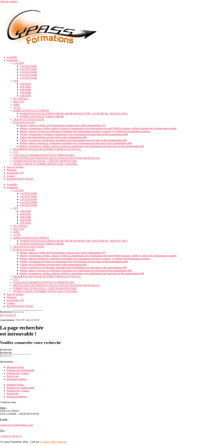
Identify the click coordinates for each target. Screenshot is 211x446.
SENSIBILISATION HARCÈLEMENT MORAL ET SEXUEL (47, 149)
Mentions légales (15, 367)
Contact (11, 175)
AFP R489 (25, 92)
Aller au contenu (8, 1)
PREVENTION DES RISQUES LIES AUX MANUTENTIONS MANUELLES (56, 158)
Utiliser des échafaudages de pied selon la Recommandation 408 (53, 137)
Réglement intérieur (17, 379)
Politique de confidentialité (20, 370)
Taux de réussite (15, 167)
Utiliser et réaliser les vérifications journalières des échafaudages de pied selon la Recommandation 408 (73, 140)
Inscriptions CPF (15, 172)
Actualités (12, 57)
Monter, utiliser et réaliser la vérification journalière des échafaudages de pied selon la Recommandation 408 (76, 143)
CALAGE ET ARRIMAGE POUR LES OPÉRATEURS (43, 155)
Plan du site (13, 376)
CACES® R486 (28, 72)
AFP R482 (25, 83)
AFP (15, 80)
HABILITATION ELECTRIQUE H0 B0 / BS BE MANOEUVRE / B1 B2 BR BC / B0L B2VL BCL (74, 113)
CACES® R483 (28, 69)
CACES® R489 (28, 75)
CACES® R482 (28, 66)
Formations (12, 60)
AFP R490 (25, 95)
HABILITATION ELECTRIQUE (31, 110)
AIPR (16, 104)
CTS (15, 152)
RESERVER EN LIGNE (20, 178)
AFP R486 (25, 89)
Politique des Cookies (18, 373)
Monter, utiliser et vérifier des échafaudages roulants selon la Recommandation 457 (63, 125)
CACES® (18, 63)
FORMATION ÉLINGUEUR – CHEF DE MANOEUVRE (45, 161)
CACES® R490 (28, 78)
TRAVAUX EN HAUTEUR (28, 119)
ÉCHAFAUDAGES (24, 122)
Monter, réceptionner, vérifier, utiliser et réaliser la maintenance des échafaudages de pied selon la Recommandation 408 (82, 146)
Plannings (12, 170)
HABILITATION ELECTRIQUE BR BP (42, 116)
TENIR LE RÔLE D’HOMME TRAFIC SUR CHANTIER (45, 164)
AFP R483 (25, 86)
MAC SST (19, 101)
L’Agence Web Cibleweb (53, 441)
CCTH (16, 107)
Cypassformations (7, 320)
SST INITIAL (20, 98)
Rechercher (6, 311)
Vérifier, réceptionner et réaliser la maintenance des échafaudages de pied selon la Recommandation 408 (74, 134)
